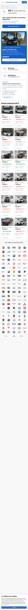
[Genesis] (25, 275)
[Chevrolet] (19, 259)
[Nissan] (19, 308)
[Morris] (9, 308)
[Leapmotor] (19, 292)
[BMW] (14, 255)
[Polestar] (3, 316)
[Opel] (9, 312)
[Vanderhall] (3, 332)
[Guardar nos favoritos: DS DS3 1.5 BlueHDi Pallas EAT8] (11, 152)
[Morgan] (3, 308)
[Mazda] (14, 300)
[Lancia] (9, 292)
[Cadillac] (3, 259)
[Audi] (19, 251)
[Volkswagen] (14, 332)
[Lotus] (9, 296)
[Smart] (9, 324)
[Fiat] (19, 271)
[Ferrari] (14, 271)
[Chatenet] (14, 259)
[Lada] (25, 288)
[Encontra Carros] (11, 2)
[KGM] (14, 288)
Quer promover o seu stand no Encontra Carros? (14, 62)
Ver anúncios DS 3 (13, 26)
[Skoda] (3, 324)
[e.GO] (25, 267)
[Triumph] (19, 328)
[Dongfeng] (14, 267)
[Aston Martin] (14, 251)
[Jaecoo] (14, 283)
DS (12, 6)
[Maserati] (25, 296)
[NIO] (14, 308)
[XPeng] (14, 336)
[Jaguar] (19, 283)
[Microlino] (14, 304)
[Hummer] (14, 279)
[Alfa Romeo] (25, 247)
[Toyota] (14, 328)
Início (2, 6)
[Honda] (9, 279)
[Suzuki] (25, 324)
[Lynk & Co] (14, 296)
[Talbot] (3, 328)
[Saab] (9, 320)
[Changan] (9, 259)
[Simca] (25, 320)
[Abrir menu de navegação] (3, 2)
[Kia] (19, 288)
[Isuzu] (3, 283)
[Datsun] (3, 267)
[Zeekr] (22, 336)
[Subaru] (19, 324)
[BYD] (25, 255)
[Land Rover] (14, 292)
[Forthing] (14, 275)
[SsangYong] (14, 324)
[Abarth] (3, 247)
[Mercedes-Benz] (25, 300)
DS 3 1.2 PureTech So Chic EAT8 (9, 8)
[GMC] (3, 279)
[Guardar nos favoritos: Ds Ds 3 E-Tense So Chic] (24, 152)
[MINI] (19, 304)
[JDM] (25, 283)
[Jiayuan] (9, 288)
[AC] (9, 247)
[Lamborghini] (3, 292)
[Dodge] (9, 267)
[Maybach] (9, 300)
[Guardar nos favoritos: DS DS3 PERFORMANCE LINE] (24, 130)
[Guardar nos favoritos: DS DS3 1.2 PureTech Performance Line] (24, 107)
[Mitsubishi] (25, 304)
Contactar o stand (13, 59)
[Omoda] (3, 312)
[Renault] (19, 316)
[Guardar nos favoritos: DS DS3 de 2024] (11, 174)
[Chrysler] (25, 259)
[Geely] (19, 275)
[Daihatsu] (25, 263)
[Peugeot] (14, 312)
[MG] (3, 304)
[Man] (19, 296)
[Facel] (9, 271)
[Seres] (19, 320)
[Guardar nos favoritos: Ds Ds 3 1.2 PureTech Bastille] (24, 197)
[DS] (19, 267)
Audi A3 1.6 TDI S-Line (9, 49)
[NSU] (25, 308)
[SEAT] (14, 320)
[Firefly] (25, 271)
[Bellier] (3, 255)
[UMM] (25, 328)
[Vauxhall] (9, 332)
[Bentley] (9, 255)
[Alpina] (3, 251)
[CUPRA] (9, 263)
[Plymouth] (25, 312)
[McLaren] (19, 300)
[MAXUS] (3, 300)
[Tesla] (9, 328)
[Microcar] (9, 304)
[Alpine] (9, 251)
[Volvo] (19, 332)
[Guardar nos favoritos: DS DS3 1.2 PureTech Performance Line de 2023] (11, 107)
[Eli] (3, 271)
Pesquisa (7, 6)
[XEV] (6, 336)
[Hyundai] (19, 279)
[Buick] (19, 255)
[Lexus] (25, 292)
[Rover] (3, 320)
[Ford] (9, 275)
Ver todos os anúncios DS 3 (14, 242)
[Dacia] (14, 263)
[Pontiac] (9, 316)
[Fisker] (3, 275)
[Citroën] (3, 263)
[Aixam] (19, 247)
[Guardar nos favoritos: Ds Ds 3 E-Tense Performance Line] (11, 219)
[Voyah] (25, 332)
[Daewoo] (19, 263)
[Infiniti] (25, 279)
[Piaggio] (19, 312)
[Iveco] (9, 283)
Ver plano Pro (7, 97)
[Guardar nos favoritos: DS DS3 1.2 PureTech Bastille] (24, 174)
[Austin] (25, 251)
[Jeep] (3, 288)
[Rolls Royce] (25, 316)
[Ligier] (3, 296)
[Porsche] (14, 316)
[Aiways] (14, 247)
